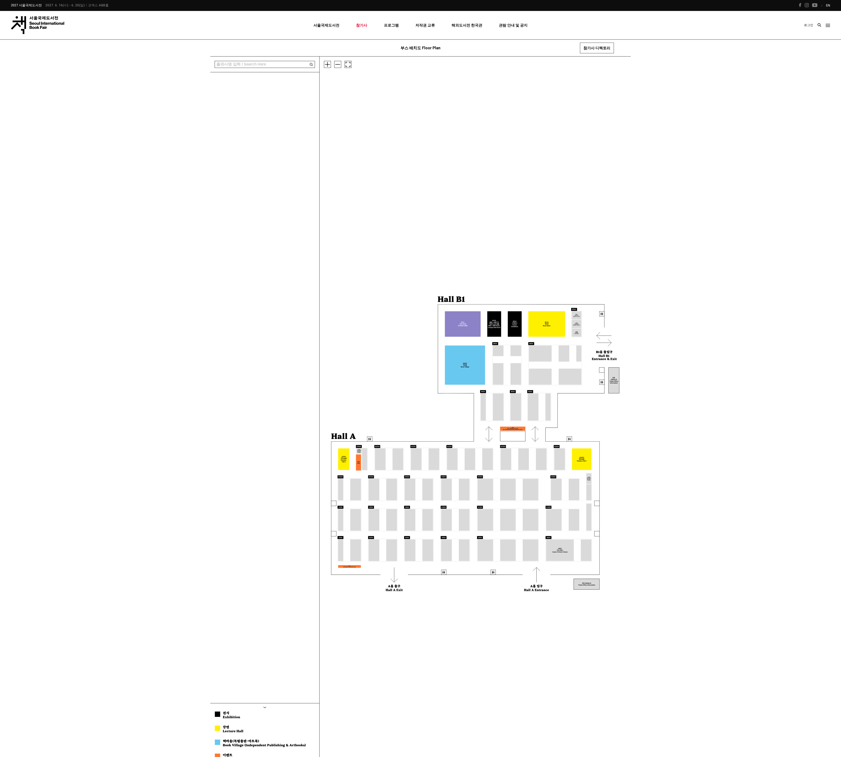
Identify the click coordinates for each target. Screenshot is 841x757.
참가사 (361, 25)
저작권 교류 (425, 25)
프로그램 (391, 25)
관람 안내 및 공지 (513, 25)
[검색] (311, 64)
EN (828, 5)
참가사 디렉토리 (596, 48)
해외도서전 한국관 (467, 25)
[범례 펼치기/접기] (264, 707)
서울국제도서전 (326, 25)
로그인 (808, 25)
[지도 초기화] (348, 64)
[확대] (327, 64)
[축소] (337, 64)
